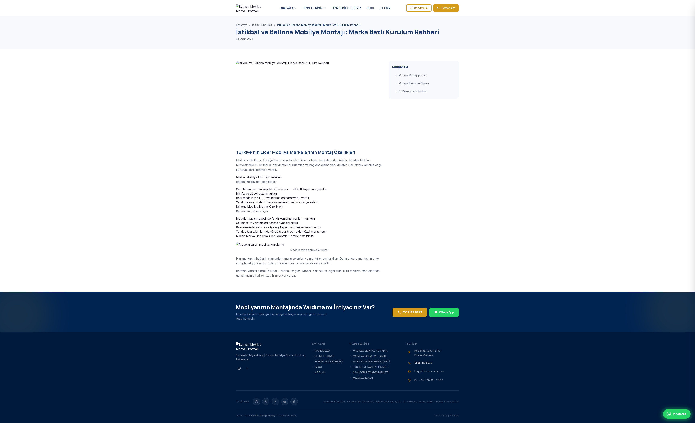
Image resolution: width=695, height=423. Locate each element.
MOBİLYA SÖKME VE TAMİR (369, 356)
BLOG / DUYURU (262, 24)
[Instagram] (256, 401)
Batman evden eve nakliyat (360, 401)
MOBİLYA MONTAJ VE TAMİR (370, 350)
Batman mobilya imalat (334, 401)
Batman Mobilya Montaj (447, 401)
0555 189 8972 (412, 312)
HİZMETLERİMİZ (313, 8)
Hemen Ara (448, 8)
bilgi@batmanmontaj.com (429, 371)
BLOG (370, 8)
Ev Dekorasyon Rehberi (413, 91)
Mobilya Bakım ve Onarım (414, 83)
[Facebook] (275, 401)
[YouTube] (284, 401)
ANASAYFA (287, 8)
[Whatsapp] (265, 401)
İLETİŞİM (385, 8)
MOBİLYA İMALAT (363, 377)
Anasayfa (241, 24)
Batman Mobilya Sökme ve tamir (418, 401)
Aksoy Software (451, 415)
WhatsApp (446, 312)
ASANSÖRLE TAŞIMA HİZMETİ (371, 372)
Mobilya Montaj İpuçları (412, 75)
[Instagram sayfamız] (239, 368)
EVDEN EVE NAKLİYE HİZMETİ (371, 366)
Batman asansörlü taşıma (388, 401)
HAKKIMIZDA (322, 350)
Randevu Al (421, 8)
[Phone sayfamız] (247, 368)
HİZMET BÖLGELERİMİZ (346, 8)
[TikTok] (294, 401)
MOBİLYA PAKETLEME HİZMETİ (371, 361)
